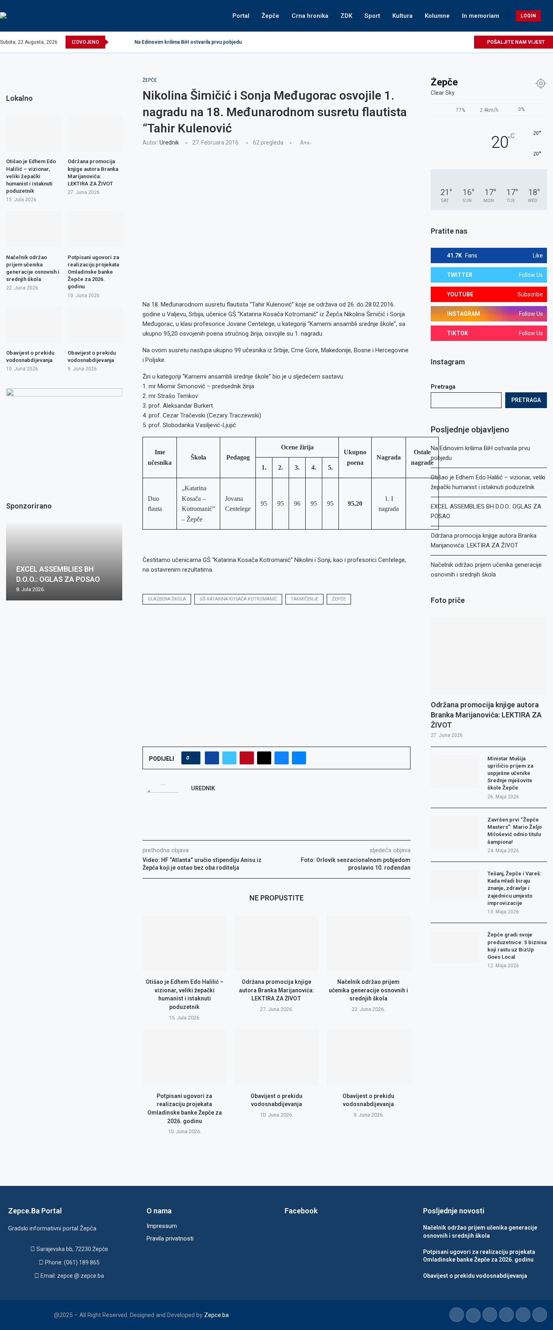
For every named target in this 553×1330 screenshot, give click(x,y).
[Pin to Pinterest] (247, 757)
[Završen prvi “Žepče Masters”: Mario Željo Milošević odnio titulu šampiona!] (455, 832)
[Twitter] (430, 42)
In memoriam (480, 15)
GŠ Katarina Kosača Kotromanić (238, 599)
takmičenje (304, 599)
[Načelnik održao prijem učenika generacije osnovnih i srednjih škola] (368, 943)
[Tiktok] (458, 42)
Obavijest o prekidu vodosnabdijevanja (30, 356)
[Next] (126, 42)
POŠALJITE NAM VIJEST (515, 42)
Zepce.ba (216, 1315)
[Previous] (116, 42)
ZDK (346, 15)
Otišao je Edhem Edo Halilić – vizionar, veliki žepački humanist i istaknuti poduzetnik (31, 176)
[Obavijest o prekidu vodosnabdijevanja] (276, 1057)
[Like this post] (193, 757)
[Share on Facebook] (212, 757)
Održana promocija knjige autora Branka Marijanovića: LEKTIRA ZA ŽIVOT (276, 990)
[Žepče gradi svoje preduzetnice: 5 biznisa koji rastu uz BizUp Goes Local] (455, 947)
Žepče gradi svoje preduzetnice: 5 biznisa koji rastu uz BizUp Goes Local (517, 946)
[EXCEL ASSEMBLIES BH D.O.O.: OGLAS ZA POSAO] (64, 561)
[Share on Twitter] (229, 757)
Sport (372, 15)
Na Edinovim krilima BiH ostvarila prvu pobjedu (188, 42)
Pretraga (443, 386)
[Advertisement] (276, 213)
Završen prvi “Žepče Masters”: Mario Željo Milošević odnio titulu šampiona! (514, 831)
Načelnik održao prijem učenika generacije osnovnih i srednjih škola (368, 990)
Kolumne (437, 15)
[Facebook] (420, 42)
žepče (339, 599)
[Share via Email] (299, 757)
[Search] (549, 16)
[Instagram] (439, 42)
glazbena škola (167, 599)
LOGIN (528, 16)
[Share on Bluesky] (281, 757)
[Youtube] (448, 42)
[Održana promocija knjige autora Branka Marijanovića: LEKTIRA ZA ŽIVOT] (276, 943)
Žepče (270, 15)
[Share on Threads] (264, 757)
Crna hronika (309, 15)
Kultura (402, 15)
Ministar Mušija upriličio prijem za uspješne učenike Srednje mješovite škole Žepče (510, 773)
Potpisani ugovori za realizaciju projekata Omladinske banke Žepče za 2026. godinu (93, 272)
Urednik (169, 142)
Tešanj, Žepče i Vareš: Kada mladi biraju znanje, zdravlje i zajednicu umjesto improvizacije (514, 888)
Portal (240, 15)
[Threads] (467, 42)
